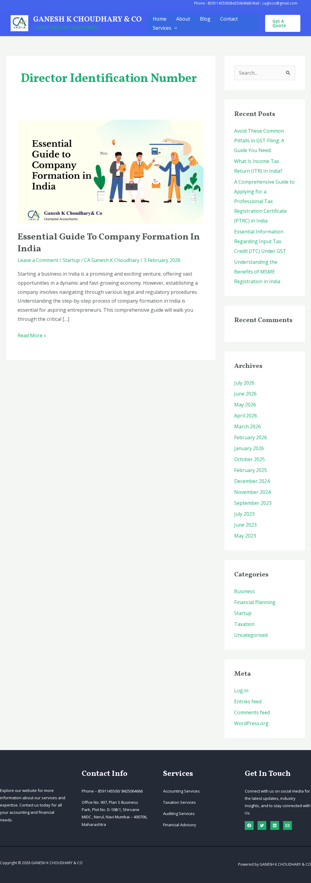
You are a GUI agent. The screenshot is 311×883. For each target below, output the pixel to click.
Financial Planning (254, 602)
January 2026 (249, 448)
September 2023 (253, 503)
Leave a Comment (38, 260)
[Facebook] (249, 825)
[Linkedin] (274, 825)
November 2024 (252, 492)
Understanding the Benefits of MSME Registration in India (257, 272)
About (183, 18)
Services (162, 28)
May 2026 (245, 404)
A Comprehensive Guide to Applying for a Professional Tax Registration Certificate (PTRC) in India (264, 201)
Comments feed (252, 712)
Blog (205, 18)
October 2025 (249, 459)
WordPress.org (251, 723)
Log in (241, 690)
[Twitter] (262, 825)
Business (244, 591)
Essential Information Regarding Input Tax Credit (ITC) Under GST (260, 241)
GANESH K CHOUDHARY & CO (87, 19)
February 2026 (250, 437)
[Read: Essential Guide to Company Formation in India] (110, 171)
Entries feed (247, 701)
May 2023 (245, 535)
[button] (174, 27)
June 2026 (245, 393)
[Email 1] (287, 825)
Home (159, 18)
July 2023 (244, 514)
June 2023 (245, 524)
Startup (71, 260)
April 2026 (245, 415)
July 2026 (244, 382)
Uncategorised (251, 635)
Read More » (32, 336)
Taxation (244, 624)
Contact (229, 18)
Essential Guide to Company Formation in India (109, 243)
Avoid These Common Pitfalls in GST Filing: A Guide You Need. (259, 140)
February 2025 (250, 470)
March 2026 (247, 426)
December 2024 (252, 481)
